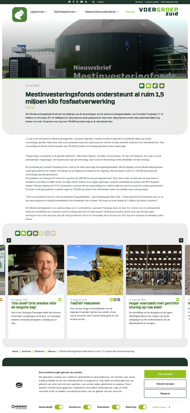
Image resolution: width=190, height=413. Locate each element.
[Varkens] (17, 233)
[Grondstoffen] (41, 233)
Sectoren (139, 2)
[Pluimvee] (19, 14)
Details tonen (159, 407)
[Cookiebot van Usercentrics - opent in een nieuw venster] (19, 407)
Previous (9, 240)
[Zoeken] (93, 2)
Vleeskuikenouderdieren (100, 11)
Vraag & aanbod (152, 2)
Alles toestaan (165, 374)
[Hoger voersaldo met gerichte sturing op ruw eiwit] (154, 292)
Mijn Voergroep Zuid (169, 2)
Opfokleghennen (64, 11)
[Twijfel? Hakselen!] (95, 292)
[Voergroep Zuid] (158, 14)
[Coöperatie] (53, 233)
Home (15, 351)
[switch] (87, 407)
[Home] (69, 2)
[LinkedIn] (86, 2)
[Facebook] (73, 2)
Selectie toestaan (165, 384)
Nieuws (130, 11)
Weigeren (165, 393)
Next (181, 240)
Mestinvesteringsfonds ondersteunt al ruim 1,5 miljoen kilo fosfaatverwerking (96, 351)
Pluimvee (39, 351)
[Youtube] (81, 2)
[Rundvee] (23, 233)
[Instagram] (77, 2)
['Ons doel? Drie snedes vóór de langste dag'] (36, 292)
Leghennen (37, 11)
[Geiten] (35, 233)
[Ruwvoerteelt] (47, 233)
